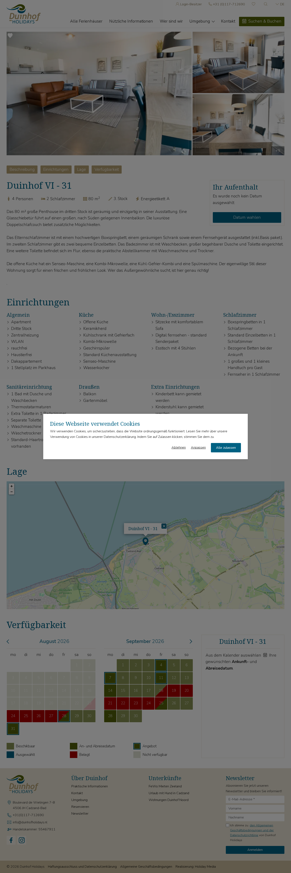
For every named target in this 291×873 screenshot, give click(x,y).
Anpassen (198, 447)
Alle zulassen (226, 447)
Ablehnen (178, 447)
